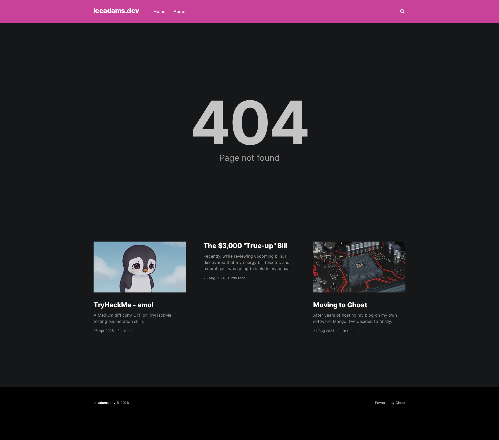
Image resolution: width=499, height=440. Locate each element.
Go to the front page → (250, 167)
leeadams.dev (116, 11)
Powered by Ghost (390, 403)
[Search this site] (402, 11)
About (180, 11)
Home (159, 11)
